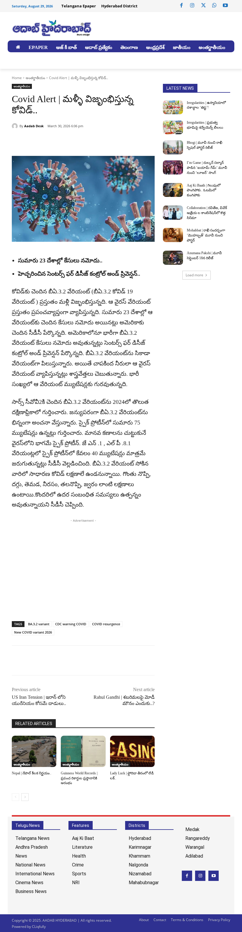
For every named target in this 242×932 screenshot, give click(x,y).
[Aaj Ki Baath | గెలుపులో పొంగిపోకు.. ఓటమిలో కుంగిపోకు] (173, 190)
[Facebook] (181, 5)
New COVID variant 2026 (33, 632)
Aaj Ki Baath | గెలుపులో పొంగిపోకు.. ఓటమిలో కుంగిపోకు (203, 190)
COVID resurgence (106, 624)
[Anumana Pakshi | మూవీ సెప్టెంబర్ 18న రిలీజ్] (173, 258)
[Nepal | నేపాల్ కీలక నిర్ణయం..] (34, 751)
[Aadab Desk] (15, 126)
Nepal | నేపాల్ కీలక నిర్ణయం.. (31, 773)
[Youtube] (225, 5)
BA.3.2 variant (38, 624)
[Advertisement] (83, 565)
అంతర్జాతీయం (35, 77)
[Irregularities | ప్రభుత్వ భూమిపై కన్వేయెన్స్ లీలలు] (173, 127)
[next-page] (25, 797)
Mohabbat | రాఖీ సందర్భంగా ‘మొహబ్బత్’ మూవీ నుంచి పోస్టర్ (206, 235)
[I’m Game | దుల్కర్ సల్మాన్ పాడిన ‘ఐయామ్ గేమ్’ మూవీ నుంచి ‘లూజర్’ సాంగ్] (173, 167)
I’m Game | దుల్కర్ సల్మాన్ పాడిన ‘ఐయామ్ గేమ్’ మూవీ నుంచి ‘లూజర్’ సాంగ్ (207, 168)
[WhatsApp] (214, 5)
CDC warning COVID (70, 624)
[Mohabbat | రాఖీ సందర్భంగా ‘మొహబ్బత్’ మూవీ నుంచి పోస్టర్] (173, 235)
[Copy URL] (45, 141)
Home (17, 77)
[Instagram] (192, 5)
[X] (203, 5)
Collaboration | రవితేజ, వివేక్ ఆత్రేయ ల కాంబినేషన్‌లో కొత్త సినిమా (207, 213)
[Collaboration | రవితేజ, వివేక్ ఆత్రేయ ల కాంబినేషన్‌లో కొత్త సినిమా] (173, 212)
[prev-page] (15, 797)
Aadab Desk (34, 126)
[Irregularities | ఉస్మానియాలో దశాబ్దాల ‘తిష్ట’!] (173, 107)
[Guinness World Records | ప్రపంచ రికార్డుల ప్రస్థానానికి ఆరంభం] (83, 751)
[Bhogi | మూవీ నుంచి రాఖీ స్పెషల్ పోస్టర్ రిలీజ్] (173, 147)
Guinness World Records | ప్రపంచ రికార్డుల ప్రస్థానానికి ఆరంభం (79, 778)
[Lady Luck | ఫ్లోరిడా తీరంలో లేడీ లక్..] (132, 751)
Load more (194, 275)
